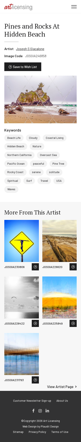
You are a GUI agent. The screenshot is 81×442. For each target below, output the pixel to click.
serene (36, 172)
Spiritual (12, 180)
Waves (11, 189)
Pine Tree (58, 163)
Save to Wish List (25, 67)
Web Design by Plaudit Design (40, 426)
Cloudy (33, 138)
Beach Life (14, 138)
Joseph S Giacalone (30, 49)
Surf (29, 180)
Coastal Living (55, 138)
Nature (37, 146)
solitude (54, 172)
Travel (44, 180)
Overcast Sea (48, 155)
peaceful (38, 163)
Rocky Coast (15, 172)
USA (59, 180)
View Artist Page (60, 386)
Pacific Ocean (16, 163)
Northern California (19, 155)
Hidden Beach (15, 146)
